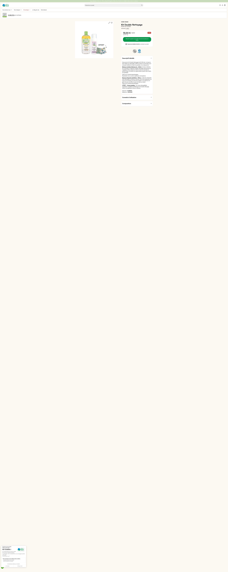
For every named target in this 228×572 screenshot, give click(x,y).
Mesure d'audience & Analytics (8, 561)
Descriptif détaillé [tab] (128, 58)
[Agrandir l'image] (109, 23)
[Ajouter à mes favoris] (112, 23)
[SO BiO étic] (4, 15)
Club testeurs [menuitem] (44, 10)
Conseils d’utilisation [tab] (129, 97)
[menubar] (114, 10)
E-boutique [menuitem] (26, 10)
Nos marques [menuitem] (17, 10)
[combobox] (113, 5)
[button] (2, 567)
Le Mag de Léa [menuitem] (35, 10)
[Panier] (225, 5)
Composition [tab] (126, 103)
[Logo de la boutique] (5, 5)
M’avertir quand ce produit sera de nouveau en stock (137, 39)
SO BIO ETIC (11, 15)
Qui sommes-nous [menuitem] (6, 10)
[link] (220, 5)
